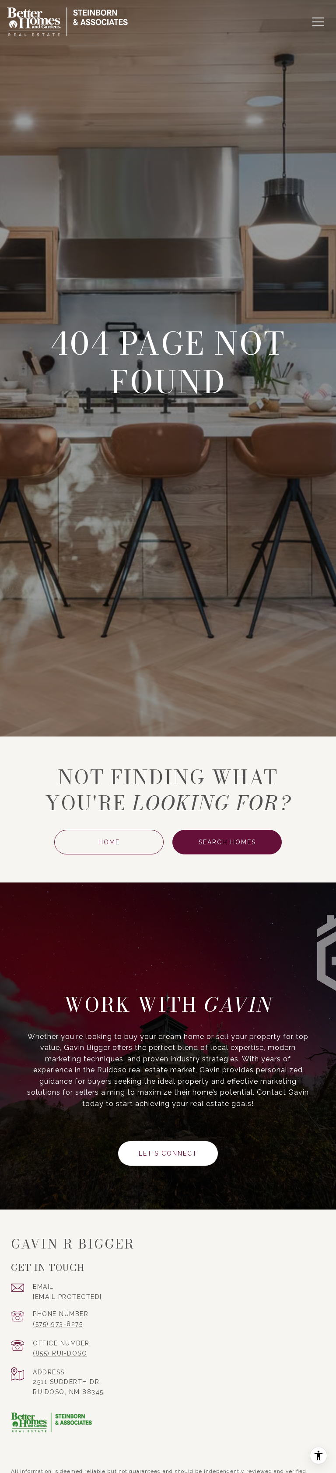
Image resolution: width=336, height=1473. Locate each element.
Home (109, 842)
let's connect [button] (168, 1153)
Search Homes (227, 842)
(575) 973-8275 (58, 1323)
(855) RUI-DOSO (60, 1353)
